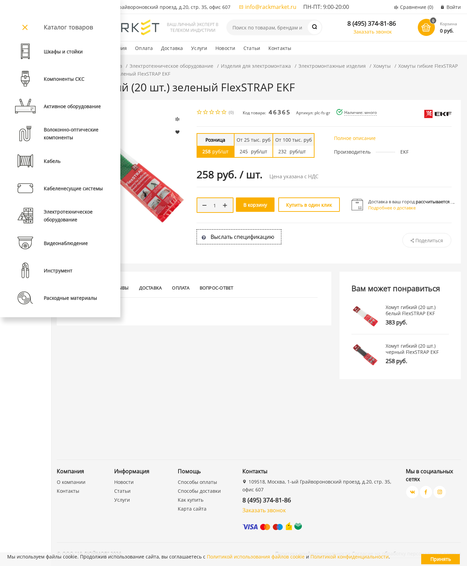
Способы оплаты (197, 482)
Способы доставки (199, 491)
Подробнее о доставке (392, 208)
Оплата (144, 48)
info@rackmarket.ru (270, 7)
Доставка (172, 48)
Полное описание (355, 138)
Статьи (251, 48)
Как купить (190, 500)
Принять (440, 559)
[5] (224, 113)
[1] (200, 113)
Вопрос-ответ (217, 288)
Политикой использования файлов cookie (256, 556)
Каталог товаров (68, 27)
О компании (71, 482)
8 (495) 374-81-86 (371, 23)
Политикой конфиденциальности (349, 556)
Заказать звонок (372, 31)
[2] (206, 113)
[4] (218, 113)
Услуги (199, 48)
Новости (225, 48)
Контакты (279, 48)
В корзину (255, 205)
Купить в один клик (309, 205)
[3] (212, 113)
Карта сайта (192, 508)
